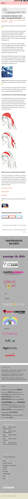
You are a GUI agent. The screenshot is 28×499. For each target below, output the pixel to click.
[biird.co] (10, 320)
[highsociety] (10, 348)
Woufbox (7, 417)
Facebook (5, 217)
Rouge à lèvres (18, 407)
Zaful (11, 417)
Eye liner (22, 394)
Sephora (24, 407)
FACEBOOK (4, 195)
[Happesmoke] (14, 304)
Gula (18, 396)
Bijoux (19, 389)
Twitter (19, 217)
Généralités (5, 471)
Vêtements (3, 417)
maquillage (6, 402)
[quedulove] (10, 354)
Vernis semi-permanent (18, 415)
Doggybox (10, 394)
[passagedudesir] (14, 256)
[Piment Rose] (10, 283)
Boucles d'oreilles (4, 392)
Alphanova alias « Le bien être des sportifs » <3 (14, 231)
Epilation (14, 394)
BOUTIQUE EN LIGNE (6, 188)
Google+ (12, 217)
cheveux (10, 392)
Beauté (4, 460)
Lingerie (17, 399)
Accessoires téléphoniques (9, 457)
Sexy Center (6, 409)
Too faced (13, 412)
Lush (20, 399)
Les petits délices (7, 473)
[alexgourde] (6, 328)
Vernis (12, 415)
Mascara (13, 402)
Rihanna (11, 407)
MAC (22, 399)
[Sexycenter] (14, 311)
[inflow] (10, 340)
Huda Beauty (6, 399)
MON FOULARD (5, 191)
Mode (12, 20)
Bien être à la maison (7, 463)
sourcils (23, 409)
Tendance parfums (5, 412)
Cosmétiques (5, 394)
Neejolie (21, 402)
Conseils (5, 469)
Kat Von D (13, 399)
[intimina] (10, 333)
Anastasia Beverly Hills (6, 389)
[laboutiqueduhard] (10, 264)
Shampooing (19, 409)
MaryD (11, 22)
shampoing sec (13, 409)
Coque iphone (17, 392)
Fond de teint (14, 396)
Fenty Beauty (6, 396)
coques (21, 392)
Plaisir (4, 478)
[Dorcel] (5, 293)
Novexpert (4, 405)
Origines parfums (11, 405)
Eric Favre (18, 394)
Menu (2, 3)
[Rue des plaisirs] (13, 272)
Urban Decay (6, 415)
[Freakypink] (6, 298)
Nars (16, 402)
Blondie (5, 22)
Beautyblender (14, 389)
